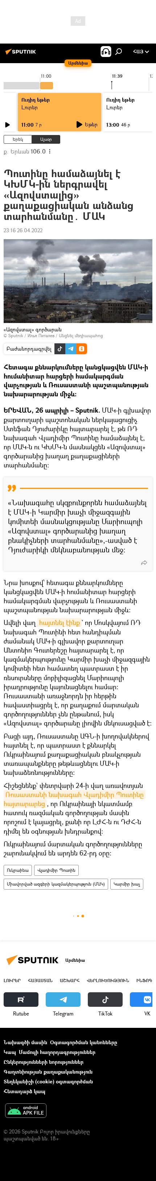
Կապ (10, 1052)
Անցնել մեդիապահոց (81, 335)
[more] (144, 562)
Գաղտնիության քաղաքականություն (48, 1071)
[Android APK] (25, 1111)
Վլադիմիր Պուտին (56, 870)
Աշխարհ (69, 980)
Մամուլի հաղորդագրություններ (57, 1052)
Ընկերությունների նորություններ (43, 1061)
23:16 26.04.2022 (23, 230)
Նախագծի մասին (25, 1042)
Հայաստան (40, 980)
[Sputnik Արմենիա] (22, 54)
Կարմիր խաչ (127, 884)
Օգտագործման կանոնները (83, 1042)
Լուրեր (29, 107)
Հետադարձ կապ (24, 1091)
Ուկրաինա (18, 870)
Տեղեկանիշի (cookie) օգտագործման (48, 1081)
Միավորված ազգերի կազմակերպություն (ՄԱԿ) (56, 884)
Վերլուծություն (108, 980)
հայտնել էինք (59, 622)
